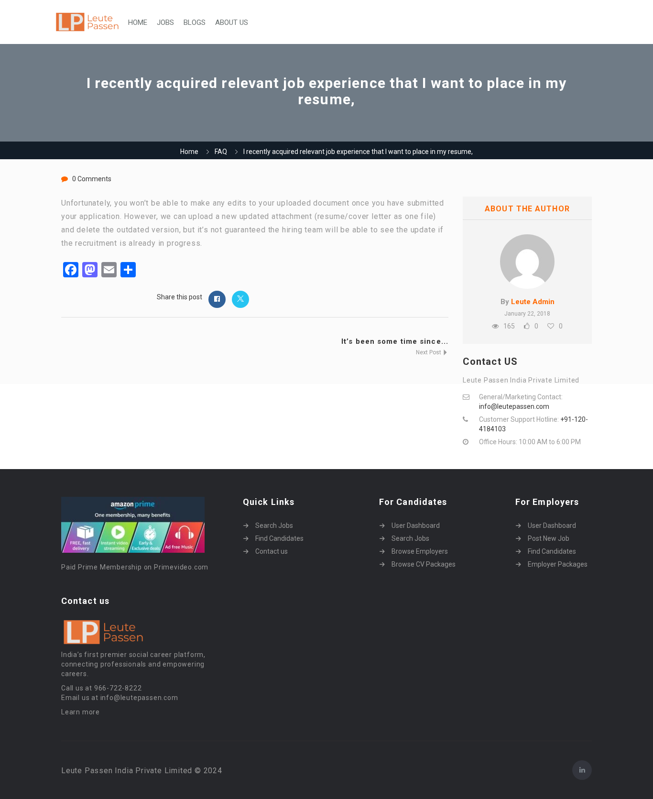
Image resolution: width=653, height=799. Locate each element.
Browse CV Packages (424, 564)
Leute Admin (533, 301)
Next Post (429, 352)
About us (231, 22)
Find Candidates (279, 538)
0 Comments (91, 179)
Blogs (195, 22)
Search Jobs (274, 525)
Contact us (271, 551)
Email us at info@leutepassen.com (119, 697)
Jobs (165, 22)
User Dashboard (416, 525)
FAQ (221, 151)
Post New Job (548, 538)
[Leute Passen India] (88, 22)
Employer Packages (558, 564)
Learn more (80, 712)
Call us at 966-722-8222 (101, 688)
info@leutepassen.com (514, 406)
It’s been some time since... (394, 341)
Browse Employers (420, 551)
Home (137, 22)
